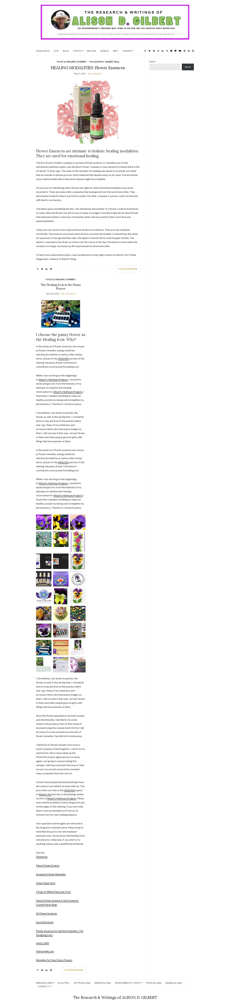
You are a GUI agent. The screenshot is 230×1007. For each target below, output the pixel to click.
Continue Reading (127, 268)
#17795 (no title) (82, 982)
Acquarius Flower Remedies (51, 874)
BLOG (66, 50)
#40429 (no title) (103, 982)
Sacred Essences (45, 922)
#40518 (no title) (44, 982)
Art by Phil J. (64, 982)
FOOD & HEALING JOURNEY (72, 61)
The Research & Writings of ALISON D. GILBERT (115, 997)
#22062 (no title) (174, 982)
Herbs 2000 (42, 943)
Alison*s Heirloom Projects (53, 379)
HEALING (63, 358)
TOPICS (77, 50)
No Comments (95, 73)
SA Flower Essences (46, 913)
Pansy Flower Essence (47, 865)
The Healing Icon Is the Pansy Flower (61, 286)
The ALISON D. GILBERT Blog (104, 61)
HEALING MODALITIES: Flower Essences (88, 67)
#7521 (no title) (153, 982)
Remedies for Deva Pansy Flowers (54, 959)
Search (152, 61)
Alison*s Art (45, 794)
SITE (56, 50)
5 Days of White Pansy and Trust (53, 891)
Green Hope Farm (45, 882)
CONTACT (127, 50)
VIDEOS (104, 50)
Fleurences (42, 856)
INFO (115, 50)
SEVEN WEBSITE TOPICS (128, 982)
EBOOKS (91, 50)
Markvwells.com (45, 951)
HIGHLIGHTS (43, 50)
